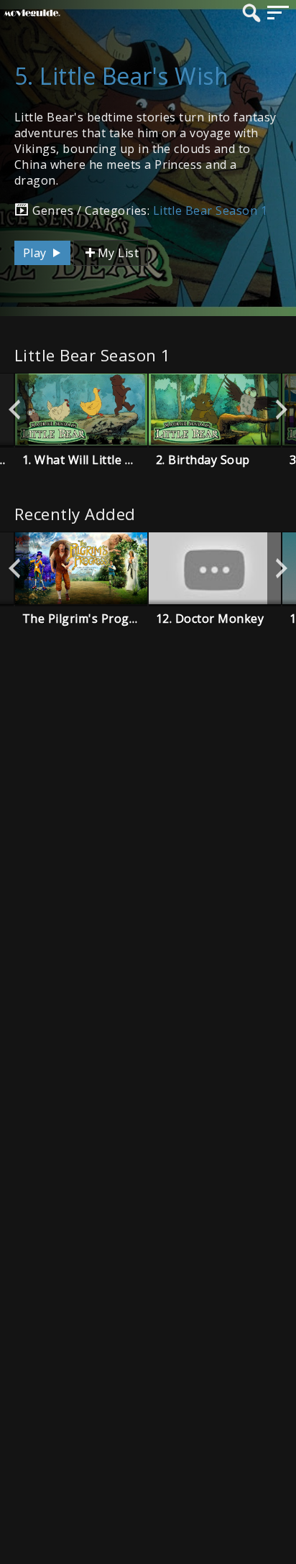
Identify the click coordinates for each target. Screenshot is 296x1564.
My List (118, 253)
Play (36, 253)
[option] (81, 409)
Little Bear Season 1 (210, 210)
